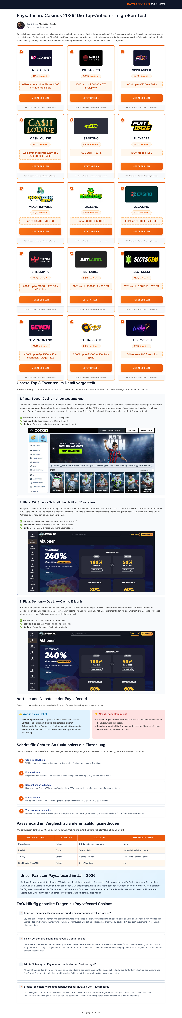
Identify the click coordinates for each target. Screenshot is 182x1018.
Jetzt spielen (40, 98)
